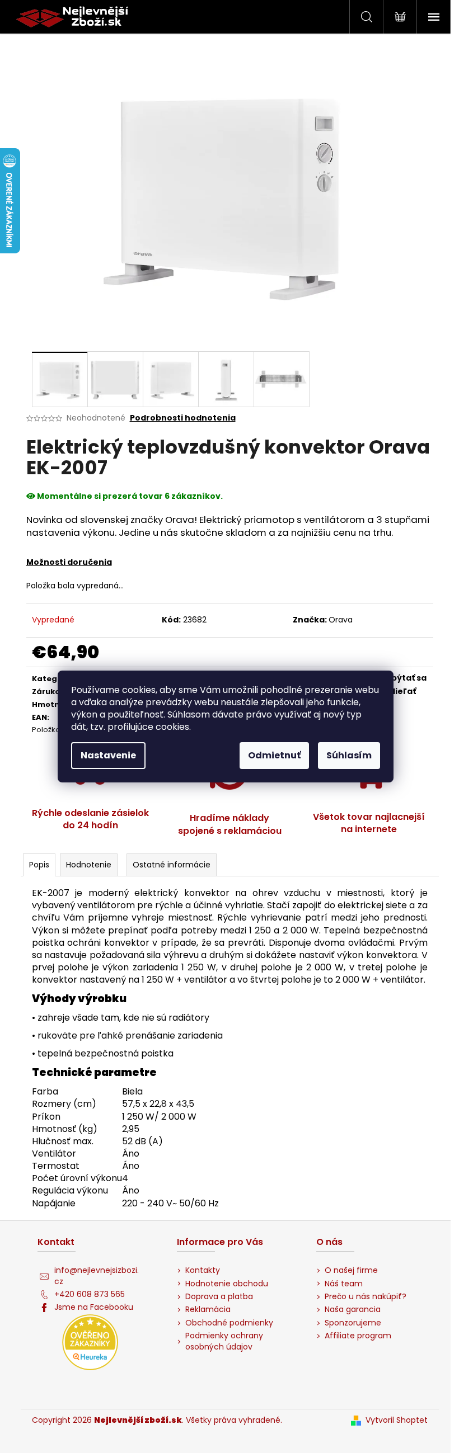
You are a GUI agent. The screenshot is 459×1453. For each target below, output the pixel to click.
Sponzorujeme (353, 1323)
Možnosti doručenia (69, 562)
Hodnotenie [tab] (88, 864)
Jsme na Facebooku (93, 1307)
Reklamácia (208, 1309)
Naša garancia (353, 1309)
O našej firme (351, 1270)
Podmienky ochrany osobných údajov (224, 1341)
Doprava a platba (219, 1296)
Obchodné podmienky (229, 1323)
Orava (341, 619)
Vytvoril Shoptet (397, 1420)
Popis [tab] (39, 864)
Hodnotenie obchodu (226, 1284)
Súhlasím (349, 755)
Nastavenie (108, 755)
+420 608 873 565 (89, 1294)
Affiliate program (358, 1336)
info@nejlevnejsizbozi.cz (96, 1275)
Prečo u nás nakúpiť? (365, 1296)
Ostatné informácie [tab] (171, 864)
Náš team (344, 1284)
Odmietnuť (274, 755)
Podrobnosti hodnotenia (183, 418)
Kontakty (202, 1270)
